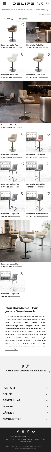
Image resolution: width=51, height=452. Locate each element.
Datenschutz (15, 446)
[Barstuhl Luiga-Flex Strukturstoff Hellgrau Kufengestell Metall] (12, 171)
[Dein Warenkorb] (47, 3)
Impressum (39, 446)
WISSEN (8, 406)
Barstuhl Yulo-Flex (9, 45)
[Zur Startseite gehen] (23, 3)
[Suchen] (38, 3)
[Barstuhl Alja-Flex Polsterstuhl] (12, 142)
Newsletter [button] (12, 419)
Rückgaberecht (27, 446)
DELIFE (7, 394)
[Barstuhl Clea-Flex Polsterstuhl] (25, 102)
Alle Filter (6, 19)
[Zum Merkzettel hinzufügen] (48, 83)
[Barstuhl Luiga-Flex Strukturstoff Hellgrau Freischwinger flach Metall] (12, 201)
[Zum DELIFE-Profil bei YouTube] (33, 432)
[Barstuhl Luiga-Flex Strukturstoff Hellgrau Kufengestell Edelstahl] (12, 281)
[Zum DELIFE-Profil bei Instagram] (22, 432)
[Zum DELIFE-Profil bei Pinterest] (28, 432)
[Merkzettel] (42, 3)
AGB (7, 446)
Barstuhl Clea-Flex (9, 125)
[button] (25, 406)
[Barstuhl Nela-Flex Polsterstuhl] (12, 62)
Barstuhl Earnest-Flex (37, 214)
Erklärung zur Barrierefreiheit (25, 449)
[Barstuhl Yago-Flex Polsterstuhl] (25, 241)
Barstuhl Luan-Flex (35, 75)
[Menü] (4, 3)
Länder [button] (8, 412)
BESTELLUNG (11, 400)
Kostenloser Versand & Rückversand (25, 371)
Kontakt (9, 387)
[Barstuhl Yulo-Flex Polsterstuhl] (12, 32)
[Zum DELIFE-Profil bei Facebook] (17, 432)
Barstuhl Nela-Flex (9, 75)
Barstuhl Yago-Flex (10, 264)
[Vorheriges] (1, 370)
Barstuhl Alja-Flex (9, 154)
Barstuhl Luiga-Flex (35, 154)
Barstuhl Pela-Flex (35, 45)
